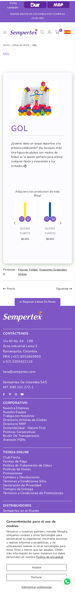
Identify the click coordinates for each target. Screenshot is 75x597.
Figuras (23, 270)
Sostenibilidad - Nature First (24, 428)
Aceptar (36, 567)
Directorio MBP (14, 424)
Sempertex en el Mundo (21, 511)
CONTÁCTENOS (15, 333)
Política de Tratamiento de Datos (27, 465)
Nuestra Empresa (16, 408)
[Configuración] (66, 32)
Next (61, 223)
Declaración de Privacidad (22, 485)
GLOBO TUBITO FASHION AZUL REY (49, 231)
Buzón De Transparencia (21, 436)
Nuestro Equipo (14, 412)
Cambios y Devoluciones (21, 477)
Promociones (12, 473)
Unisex (22, 274)
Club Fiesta (11, 457)
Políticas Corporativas (19, 432)
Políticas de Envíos (17, 469)
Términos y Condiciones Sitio (24, 481)
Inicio (6, 45)
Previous (15, 223)
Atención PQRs (14, 440)
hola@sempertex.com (19, 372)
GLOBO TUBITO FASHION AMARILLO (25, 231)
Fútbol (33, 270)
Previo (10, 289)
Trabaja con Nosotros (19, 416)
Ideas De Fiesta (21, 45)
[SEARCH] (42, 32)
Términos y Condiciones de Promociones (33, 493)
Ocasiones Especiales (53, 270)
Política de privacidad (49, 557)
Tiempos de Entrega (18, 489)
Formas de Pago (15, 461)
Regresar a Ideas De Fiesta (39, 302)
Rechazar (36, 577)
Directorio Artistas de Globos (25, 420)
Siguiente (62, 289)
